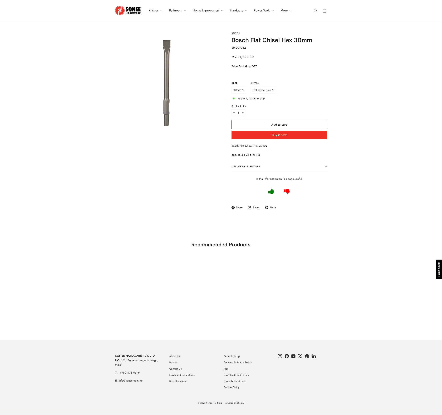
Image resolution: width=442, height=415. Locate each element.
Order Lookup (232, 356)
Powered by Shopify (234, 402)
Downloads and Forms (236, 375)
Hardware (237, 10)
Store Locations (178, 381)
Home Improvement (207, 10)
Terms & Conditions (235, 381)
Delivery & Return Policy (238, 362)
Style (255, 83)
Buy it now (279, 135)
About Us (174, 356)
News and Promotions (182, 375)
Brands (173, 362)
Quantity (239, 106)
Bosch (236, 33)
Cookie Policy (231, 387)
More (284, 10)
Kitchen (154, 10)
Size (235, 83)
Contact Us (175, 369)
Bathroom (176, 10)
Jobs (226, 369)
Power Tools (262, 10)
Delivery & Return (246, 166)
